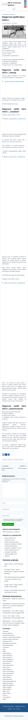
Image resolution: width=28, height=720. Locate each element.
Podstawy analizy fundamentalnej (11, 637)
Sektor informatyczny (8, 665)
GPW (23, 100)
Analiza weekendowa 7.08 (12, 550)
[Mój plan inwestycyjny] (14, 532)
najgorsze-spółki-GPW (8, 459)
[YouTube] (25, 6)
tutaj (16, 104)
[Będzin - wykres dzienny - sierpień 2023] (14, 205)
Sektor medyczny (7, 669)
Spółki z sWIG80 (7, 689)
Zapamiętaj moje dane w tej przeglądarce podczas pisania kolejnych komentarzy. (13, 520)
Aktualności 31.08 (9, 540)
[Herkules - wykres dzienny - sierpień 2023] (14, 124)
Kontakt (10, 709)
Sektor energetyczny (8, 659)
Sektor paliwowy (7, 677)
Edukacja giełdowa (10, 14)
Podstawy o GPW (7, 641)
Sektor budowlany (7, 655)
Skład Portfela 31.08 (10, 538)
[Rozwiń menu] (14, 9)
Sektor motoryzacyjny (8, 671)
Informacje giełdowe (8, 645)
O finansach (6, 647)
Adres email (6, 509)
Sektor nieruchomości (8, 673)
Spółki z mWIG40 (7, 687)
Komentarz (5, 481)
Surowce (5, 695)
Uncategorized (6, 697)
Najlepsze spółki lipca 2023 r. (7, 468)
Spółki (3, 14)
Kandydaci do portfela (10, 552)
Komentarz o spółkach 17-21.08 (13, 548)
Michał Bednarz (8, 23)
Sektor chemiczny (7, 657)
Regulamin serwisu (20, 706)
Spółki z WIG (6, 691)
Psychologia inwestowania (9, 643)
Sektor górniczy (7, 663)
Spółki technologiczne (8, 685)
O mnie (18, 709)
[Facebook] (25, 1)
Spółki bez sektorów (8, 683)
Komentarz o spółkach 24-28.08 (13, 544)
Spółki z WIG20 (6, 693)
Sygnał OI (7, 556)
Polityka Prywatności (8, 706)
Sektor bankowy (7, 653)
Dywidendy (5, 631)
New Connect (5, 100)
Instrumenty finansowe (9, 635)
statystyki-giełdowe (18, 459)
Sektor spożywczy (7, 679)
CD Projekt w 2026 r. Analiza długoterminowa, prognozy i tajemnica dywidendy (14, 571)
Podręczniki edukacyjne (11, 546)
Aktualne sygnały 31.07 (11, 554)
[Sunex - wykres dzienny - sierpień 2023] (14, 331)
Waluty (4, 699)
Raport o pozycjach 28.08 (11, 542)
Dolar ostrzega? (22, 467)
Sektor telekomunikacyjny (9, 681)
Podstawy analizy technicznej (10, 639)
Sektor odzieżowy (7, 675)
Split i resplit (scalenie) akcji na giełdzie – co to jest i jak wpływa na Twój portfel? (14, 579)
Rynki (4, 649)
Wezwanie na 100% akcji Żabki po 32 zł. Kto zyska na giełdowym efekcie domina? (14, 605)
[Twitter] (25, 4)
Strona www (6, 515)
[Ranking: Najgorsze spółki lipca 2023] (14, 88)
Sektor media (6, 667)
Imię (4, 503)
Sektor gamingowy (7, 661)
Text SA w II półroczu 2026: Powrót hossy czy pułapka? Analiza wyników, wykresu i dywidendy (13, 623)
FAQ (14, 709)
